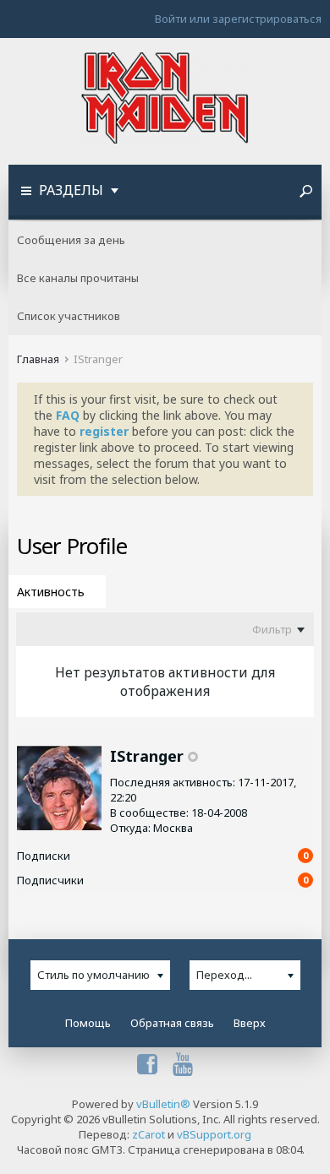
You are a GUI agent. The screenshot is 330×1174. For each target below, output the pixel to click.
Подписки (43, 855)
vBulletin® (163, 1103)
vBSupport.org (214, 1134)
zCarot (148, 1134)
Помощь (88, 1022)
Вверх (250, 1022)
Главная (38, 359)
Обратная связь (172, 1022)
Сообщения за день (71, 239)
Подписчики (50, 880)
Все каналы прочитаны (78, 277)
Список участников (68, 315)
